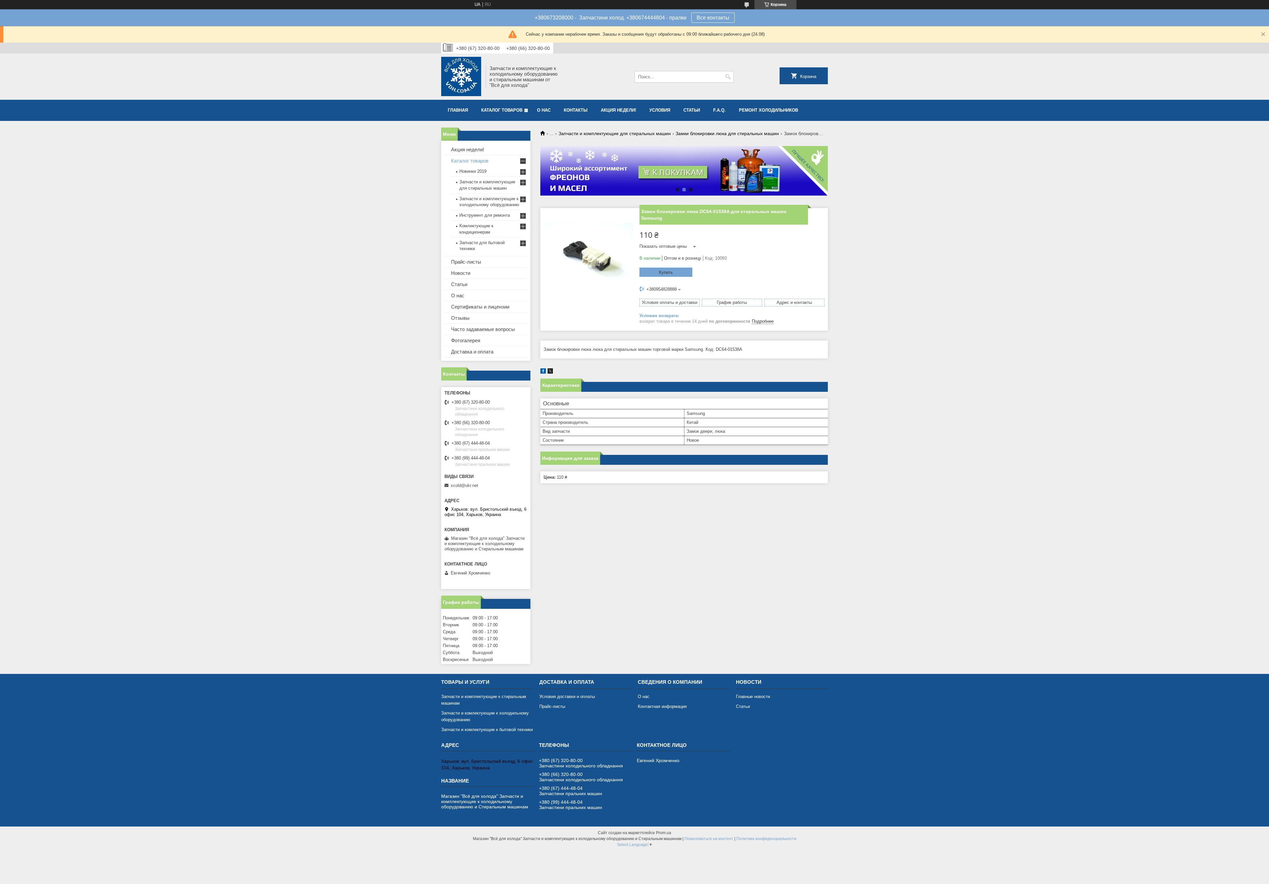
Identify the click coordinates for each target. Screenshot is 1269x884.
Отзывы (460, 318)
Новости (460, 273)
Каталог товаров (501, 110)
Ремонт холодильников (768, 110)
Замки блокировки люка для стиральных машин (727, 133)
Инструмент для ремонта (484, 215)
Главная (458, 110)
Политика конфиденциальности (766, 838)
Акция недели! (618, 110)
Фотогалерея (465, 340)
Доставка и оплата (472, 351)
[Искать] (728, 77)
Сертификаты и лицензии (480, 307)
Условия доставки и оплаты (567, 696)
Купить (666, 272)
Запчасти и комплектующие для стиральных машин (614, 133)
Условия (659, 110)
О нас (544, 110)
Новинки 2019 (472, 171)
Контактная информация (662, 706)
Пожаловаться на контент (708, 838)
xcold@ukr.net (464, 485)
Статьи (691, 110)
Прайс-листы (466, 262)
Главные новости (753, 696)
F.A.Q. (719, 110)
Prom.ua (663, 832)
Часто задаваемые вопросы (483, 329)
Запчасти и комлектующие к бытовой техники (487, 729)
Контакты (576, 110)
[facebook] (543, 372)
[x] (550, 372)
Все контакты (713, 17)
